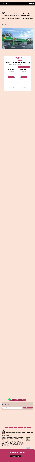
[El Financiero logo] (6, 4)
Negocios (3, 12)
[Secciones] (1, 3)
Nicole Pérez (4, 24)
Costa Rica (29, 427)
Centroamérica (20, 427)
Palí (25, 427)
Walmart (11, 427)
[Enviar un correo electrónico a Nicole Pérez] (6, 434)
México (15, 427)
